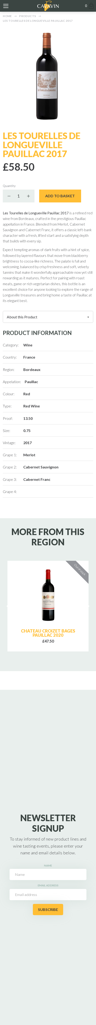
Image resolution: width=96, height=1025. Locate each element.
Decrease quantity (9, 196)
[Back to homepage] (48, 6)
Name (48, 865)
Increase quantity (28, 196)
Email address (48, 885)
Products (27, 16)
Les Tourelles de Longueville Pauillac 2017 (37, 20)
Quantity (9, 186)
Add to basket (60, 196)
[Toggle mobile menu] (6, 6)
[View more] (48, 595)
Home (7, 16)
